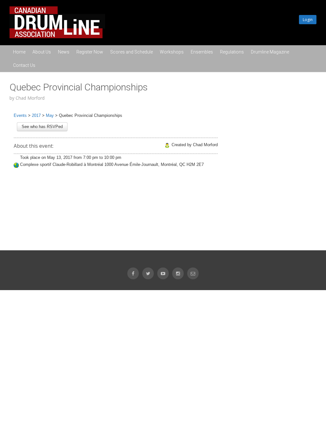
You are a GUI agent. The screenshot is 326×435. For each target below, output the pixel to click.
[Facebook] (133, 273)
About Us (41, 51)
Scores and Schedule (131, 51)
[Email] (193, 273)
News (63, 51)
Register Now (89, 51)
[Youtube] (163, 273)
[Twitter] (148, 273)
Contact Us (24, 65)
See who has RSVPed (42, 126)
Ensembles (202, 51)
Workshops (172, 51)
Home (19, 51)
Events (20, 115)
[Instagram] (178, 273)
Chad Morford (30, 98)
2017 (36, 115)
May (50, 115)
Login (308, 19)
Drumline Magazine (270, 51)
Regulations (232, 51)
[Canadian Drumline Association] (57, 36)
